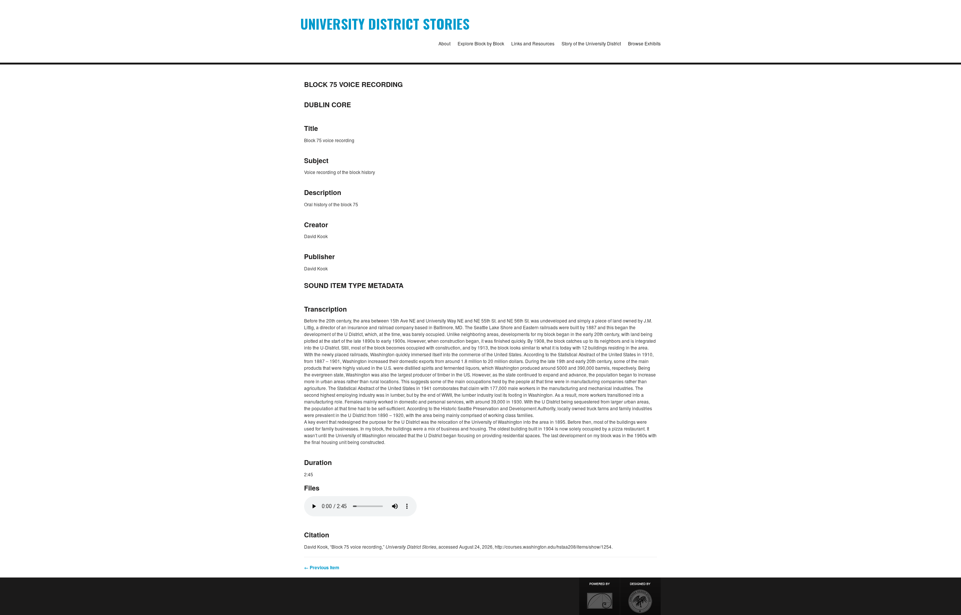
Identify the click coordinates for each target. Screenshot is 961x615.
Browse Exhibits (644, 43)
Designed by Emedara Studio (640, 596)
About (444, 43)
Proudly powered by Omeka (599, 596)
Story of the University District (591, 43)
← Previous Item (321, 567)
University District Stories (385, 23)
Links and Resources (532, 43)
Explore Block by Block (481, 43)
